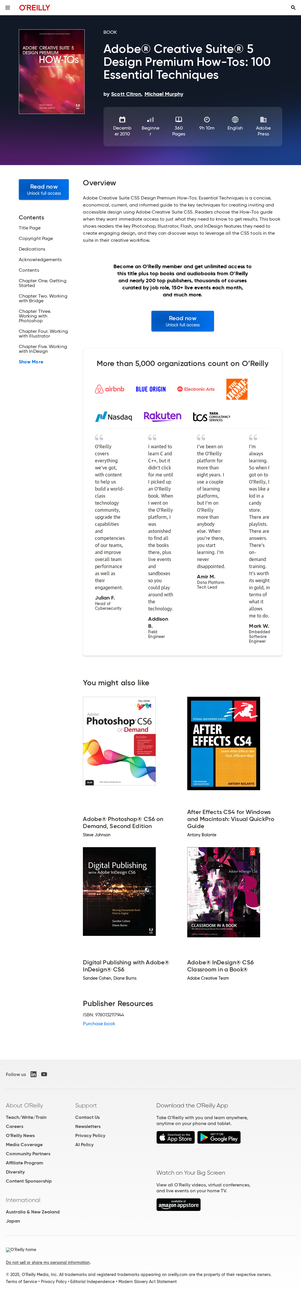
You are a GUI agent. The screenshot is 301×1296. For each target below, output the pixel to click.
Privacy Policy (90, 1135)
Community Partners (28, 1154)
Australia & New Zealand (33, 1212)
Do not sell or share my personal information (48, 1262)
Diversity (15, 1172)
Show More (31, 362)
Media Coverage (24, 1144)
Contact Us (87, 1117)
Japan (13, 1221)
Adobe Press (263, 131)
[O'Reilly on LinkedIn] (33, 1074)
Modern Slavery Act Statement (147, 1281)
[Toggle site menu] (8, 8)
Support (86, 1105)
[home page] (34, 7)
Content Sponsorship (29, 1181)
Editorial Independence (92, 1281)
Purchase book (99, 1023)
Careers (14, 1126)
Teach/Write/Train (26, 1117)
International (23, 1199)
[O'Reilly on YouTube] (44, 1074)
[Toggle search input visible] (293, 8)
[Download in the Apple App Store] (175, 1142)
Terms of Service (21, 1281)
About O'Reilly (24, 1105)
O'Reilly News (20, 1135)
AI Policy (84, 1144)
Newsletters (88, 1126)
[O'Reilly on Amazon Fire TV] (178, 1209)
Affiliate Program (24, 1163)
